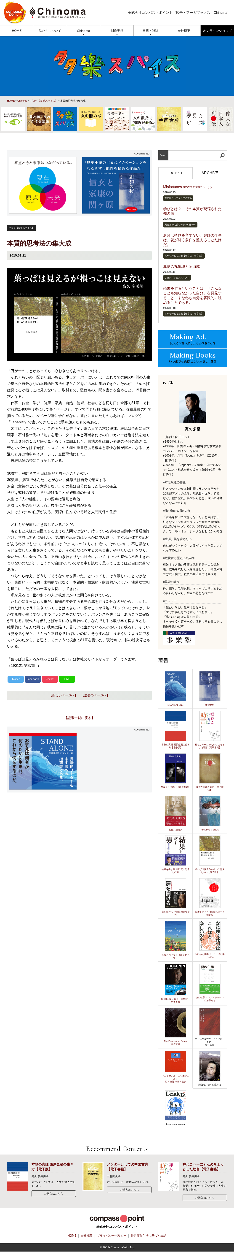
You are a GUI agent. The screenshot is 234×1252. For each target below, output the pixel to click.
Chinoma (83, 30)
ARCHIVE (210, 173)
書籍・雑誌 (150, 30)
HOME (16, 30)
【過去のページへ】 (95, 695)
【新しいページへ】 (63, 695)
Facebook (33, 679)
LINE (67, 679)
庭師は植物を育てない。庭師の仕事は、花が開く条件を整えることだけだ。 (192, 240)
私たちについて (50, 30)
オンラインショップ (217, 30)
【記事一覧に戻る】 (79, 718)
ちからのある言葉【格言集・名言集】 (184, 255)
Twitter (16, 679)
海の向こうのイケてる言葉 (178, 198)
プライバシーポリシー (112, 1235)
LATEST (176, 173)
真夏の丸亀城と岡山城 (181, 266)
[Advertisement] (116, 761)
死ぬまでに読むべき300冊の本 (180, 224)
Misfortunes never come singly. (188, 187)
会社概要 (184, 30)
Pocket (50, 679)
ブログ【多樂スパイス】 (44, 100)
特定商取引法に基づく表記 (148, 1235)
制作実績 (117, 30)
